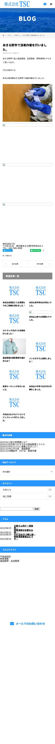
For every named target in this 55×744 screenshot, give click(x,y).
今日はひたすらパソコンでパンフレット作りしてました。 (14, 417)
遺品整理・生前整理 (9, 560)
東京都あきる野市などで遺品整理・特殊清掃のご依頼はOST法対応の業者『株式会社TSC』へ (27, 691)
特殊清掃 (4, 558)
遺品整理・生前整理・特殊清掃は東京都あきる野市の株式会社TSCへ (27, 723)
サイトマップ (27, 678)
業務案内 (27, 646)
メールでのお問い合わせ (30, 623)
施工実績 (27, 496)
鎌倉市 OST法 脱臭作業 (23, 450)
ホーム (27, 640)
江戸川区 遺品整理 (20, 448)
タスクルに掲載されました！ (24, 446)
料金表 (27, 659)
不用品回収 (5, 556)
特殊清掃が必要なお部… (23, 531)
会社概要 (27, 665)
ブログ (27, 672)
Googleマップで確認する (27, 705)
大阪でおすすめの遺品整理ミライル (28, 444)
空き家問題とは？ (19, 442)
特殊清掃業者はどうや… (23, 538)
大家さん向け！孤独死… (23, 527)
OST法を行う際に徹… (25, 534)
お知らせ (16, 53)
